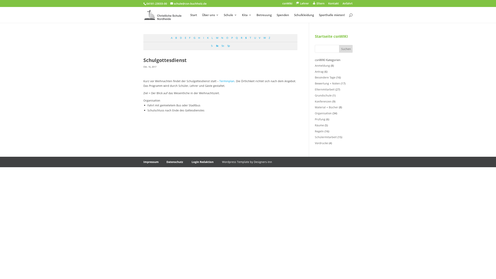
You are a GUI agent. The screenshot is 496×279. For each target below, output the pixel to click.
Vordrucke (321, 143)
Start (193, 15)
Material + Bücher (326, 107)
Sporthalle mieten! (332, 15)
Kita (245, 15)
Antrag (319, 71)
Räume (319, 125)
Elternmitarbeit (325, 89)
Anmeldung (322, 65)
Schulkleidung (304, 15)
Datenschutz (174, 162)
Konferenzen (323, 101)
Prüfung (320, 119)
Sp (228, 45)
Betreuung (264, 15)
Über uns (208, 15)
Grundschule (323, 95)
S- (212, 45)
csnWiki (287, 3)
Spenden (283, 15)
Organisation (323, 113)
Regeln (319, 131)
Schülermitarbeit (326, 137)
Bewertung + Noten (327, 83)
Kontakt (333, 3)
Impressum (151, 162)
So (222, 45)
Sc (217, 45)
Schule (228, 15)
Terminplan (226, 81)
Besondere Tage (325, 77)
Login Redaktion (203, 162)
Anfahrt (348, 3)
